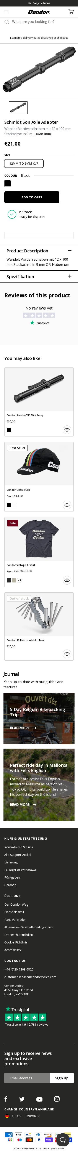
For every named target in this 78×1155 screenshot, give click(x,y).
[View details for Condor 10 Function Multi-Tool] (39, 626)
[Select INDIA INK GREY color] (9, 580)
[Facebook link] (6, 1100)
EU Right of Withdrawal (20, 870)
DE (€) (14, 1116)
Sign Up (61, 1078)
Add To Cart (31, 197)
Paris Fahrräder (15, 920)
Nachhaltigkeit (14, 912)
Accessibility (12, 950)
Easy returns (41, 3)
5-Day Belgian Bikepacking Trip (37, 711)
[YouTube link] (39, 1100)
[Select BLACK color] (9, 430)
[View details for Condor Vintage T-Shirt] (39, 552)
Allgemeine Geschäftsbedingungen (28, 927)
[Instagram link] (57, 1100)
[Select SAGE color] (14, 580)
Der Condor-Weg (16, 904)
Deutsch (31, 1116)
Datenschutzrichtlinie (19, 935)
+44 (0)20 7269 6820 (18, 969)
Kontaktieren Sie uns (18, 847)
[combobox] (43, 22)
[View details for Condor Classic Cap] (39, 477)
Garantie (10, 885)
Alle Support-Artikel (17, 855)
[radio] (23, 163)
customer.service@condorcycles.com (30, 977)
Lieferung (11, 862)
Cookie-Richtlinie (16, 942)
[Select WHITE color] (14, 505)
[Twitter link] (22, 1100)
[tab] (39, 3)
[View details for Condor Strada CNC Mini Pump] (39, 402)
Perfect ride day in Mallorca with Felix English (38, 767)
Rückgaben (12, 877)
